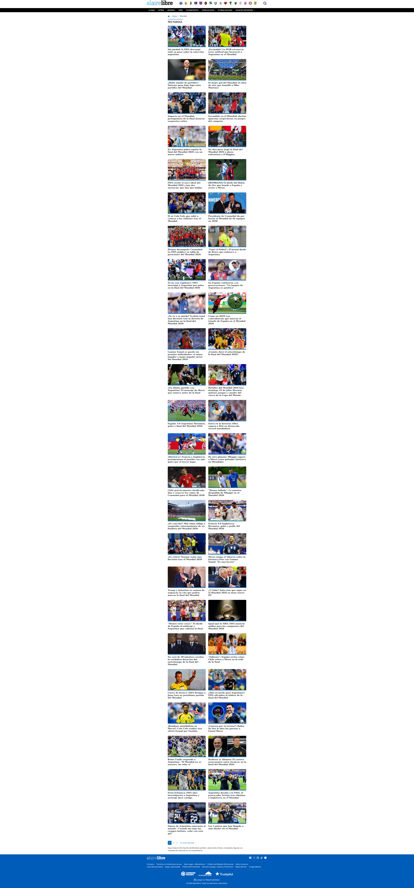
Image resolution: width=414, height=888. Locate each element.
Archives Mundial (187, 843)
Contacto (150, 864)
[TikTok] (261, 857)
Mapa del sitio (241, 867)
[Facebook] (250, 857)
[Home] (160, 3)
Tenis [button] (180, 10)
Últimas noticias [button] (225, 10)
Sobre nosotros (242, 864)
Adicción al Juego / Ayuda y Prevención (217, 867)
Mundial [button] (171, 10)
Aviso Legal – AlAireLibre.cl (194, 864)
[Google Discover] (265, 857)
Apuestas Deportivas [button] (244, 10)
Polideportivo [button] (192, 10)
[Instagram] (258, 857)
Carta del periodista (155, 867)
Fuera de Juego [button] (208, 10)
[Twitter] (254, 857)
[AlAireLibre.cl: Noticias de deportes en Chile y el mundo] (156, 857)
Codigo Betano (255, 867)
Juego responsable (172, 867)
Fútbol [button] (161, 10)
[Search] (265, 3)
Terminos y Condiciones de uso (169, 864)
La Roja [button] (152, 10)
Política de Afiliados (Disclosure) (220, 864)
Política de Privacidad (191, 867)
